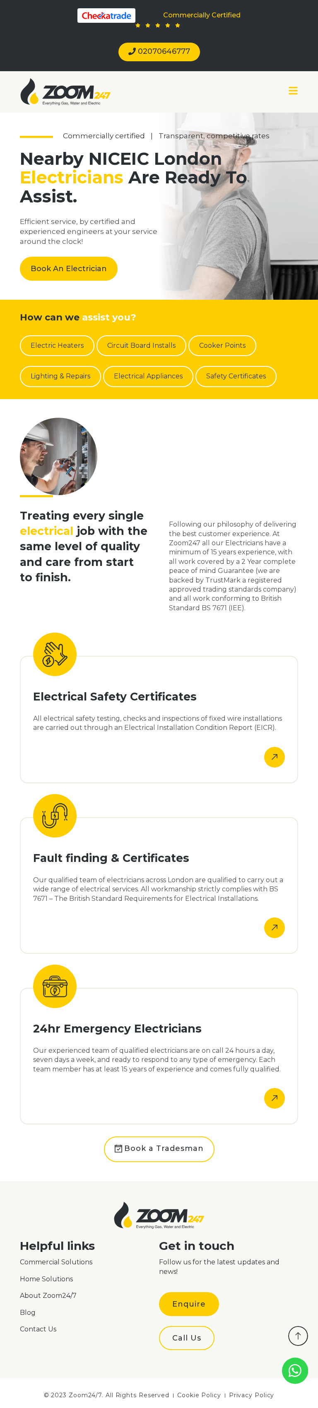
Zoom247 (184, 543)
